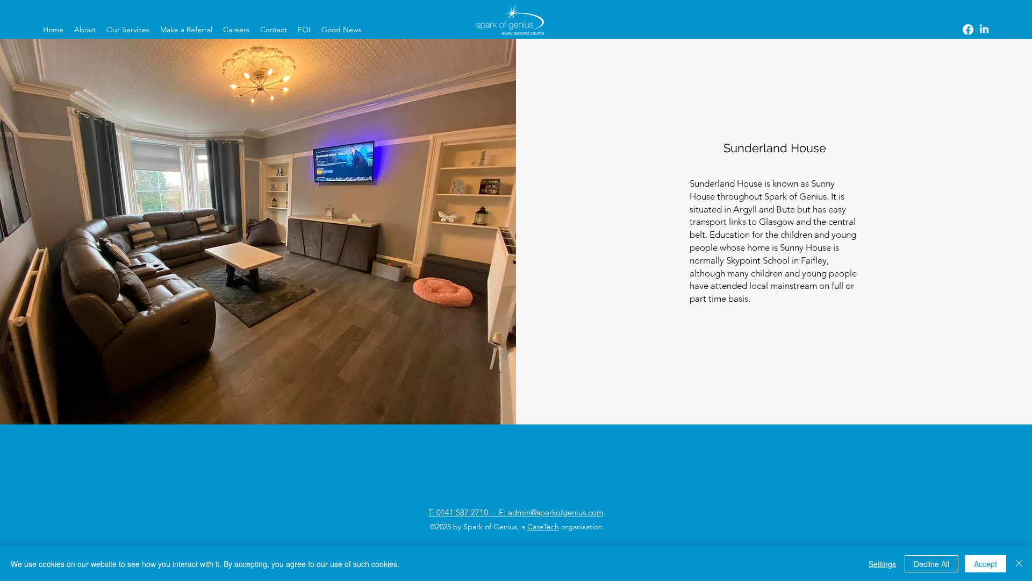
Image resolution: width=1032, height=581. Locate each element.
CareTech (543, 527)
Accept (985, 563)
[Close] (1019, 563)
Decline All (931, 563)
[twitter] (984, 29)
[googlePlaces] (968, 29)
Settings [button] (882, 563)
